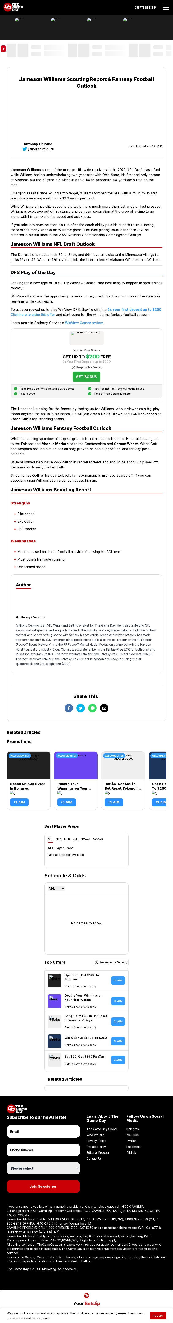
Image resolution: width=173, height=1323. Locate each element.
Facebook (133, 1146)
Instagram (133, 1129)
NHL (75, 839)
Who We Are (95, 1135)
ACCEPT (158, 1315)
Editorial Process (98, 1152)
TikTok (131, 1152)
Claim (19, 802)
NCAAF (86, 839)
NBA (59, 839)
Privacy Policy (96, 1141)
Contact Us (94, 1158)
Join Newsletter (43, 1187)
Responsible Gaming (89, 367)
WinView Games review (84, 323)
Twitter (131, 1141)
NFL (50, 839)
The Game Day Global (101, 1129)
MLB (67, 839)
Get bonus (86, 377)
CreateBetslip (145, 7)
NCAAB (98, 839)
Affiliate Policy (96, 1146)
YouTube (132, 1135)
